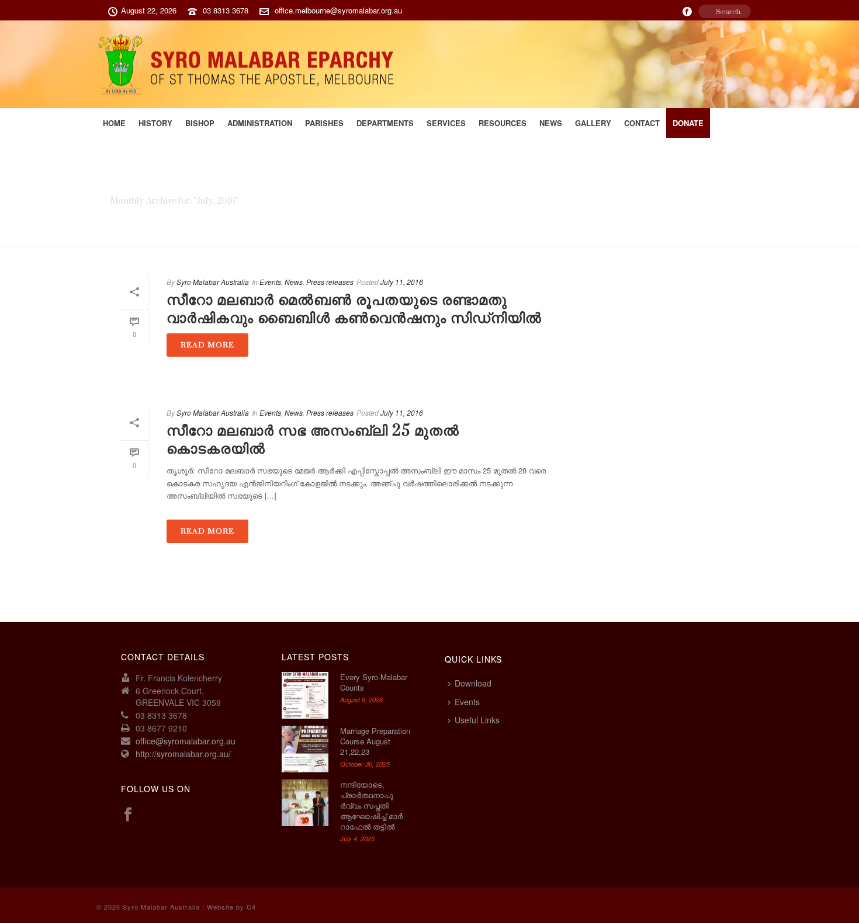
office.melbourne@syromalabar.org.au (338, 10)
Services (446, 122)
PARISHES (324, 122)
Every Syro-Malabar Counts (373, 682)
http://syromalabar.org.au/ (183, 753)
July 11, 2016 (401, 282)
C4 (251, 906)
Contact (642, 122)
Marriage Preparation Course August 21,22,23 (375, 741)
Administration (259, 122)
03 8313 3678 (225, 10)
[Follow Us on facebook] (128, 814)
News (550, 122)
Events (270, 282)
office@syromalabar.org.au (185, 741)
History (155, 122)
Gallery (593, 122)
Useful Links (477, 720)
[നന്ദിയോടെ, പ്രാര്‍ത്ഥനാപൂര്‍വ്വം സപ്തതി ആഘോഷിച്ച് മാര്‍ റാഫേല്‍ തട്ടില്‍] (305, 802)
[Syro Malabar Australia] (250, 64)
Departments (385, 122)
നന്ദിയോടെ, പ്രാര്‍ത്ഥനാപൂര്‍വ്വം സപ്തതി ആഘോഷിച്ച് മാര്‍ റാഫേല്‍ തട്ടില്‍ (371, 805)
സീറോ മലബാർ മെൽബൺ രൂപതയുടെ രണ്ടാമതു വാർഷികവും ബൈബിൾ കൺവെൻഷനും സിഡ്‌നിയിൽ (354, 309)
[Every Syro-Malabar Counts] (305, 695)
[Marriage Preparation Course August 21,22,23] (305, 749)
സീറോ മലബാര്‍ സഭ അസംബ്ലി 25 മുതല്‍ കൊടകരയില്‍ (313, 440)
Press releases (330, 282)
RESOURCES (503, 122)
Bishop (199, 122)
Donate (688, 122)
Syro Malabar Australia (212, 282)
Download (473, 683)
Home (114, 122)
